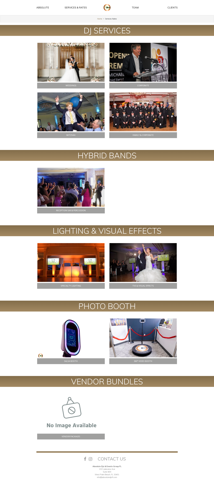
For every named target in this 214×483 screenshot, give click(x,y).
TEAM (135, 7)
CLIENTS (173, 7)
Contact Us (112, 459)
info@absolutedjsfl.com (107, 477)
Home (99, 19)
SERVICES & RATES (76, 7)
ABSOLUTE (42, 7)
